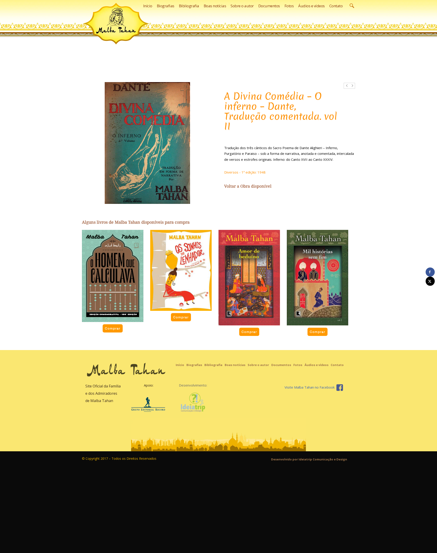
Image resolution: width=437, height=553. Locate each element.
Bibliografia (213, 365)
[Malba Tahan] (116, 23)
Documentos (281, 365)
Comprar (112, 328)
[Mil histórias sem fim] (317, 277)
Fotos (297, 365)
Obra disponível (256, 186)
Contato (337, 365)
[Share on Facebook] (430, 272)
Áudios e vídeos (316, 365)
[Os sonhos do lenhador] (181, 270)
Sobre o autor (258, 365)
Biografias (194, 365)
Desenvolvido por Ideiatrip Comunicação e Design (309, 459)
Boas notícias (235, 365)
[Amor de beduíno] (249, 277)
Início (180, 365)
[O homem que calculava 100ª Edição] (112, 276)
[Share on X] (430, 281)
